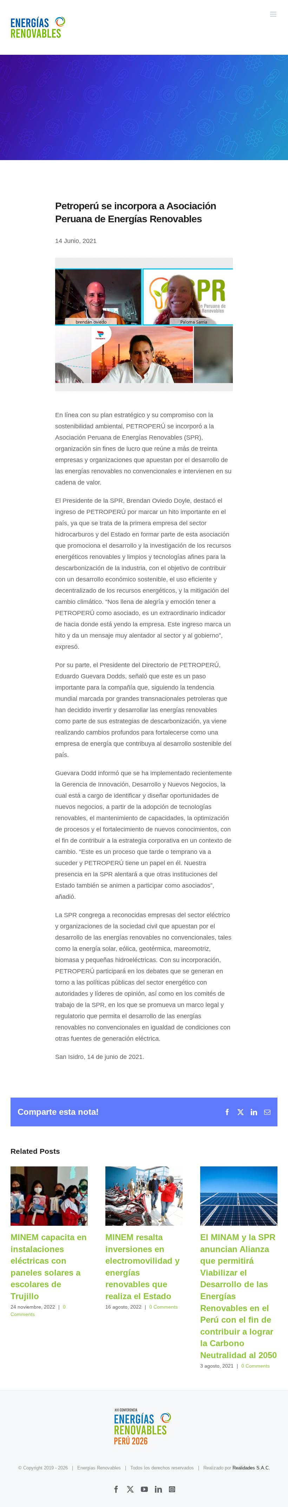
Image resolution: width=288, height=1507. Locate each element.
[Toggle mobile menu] (273, 14)
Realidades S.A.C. (251, 1467)
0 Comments (163, 1307)
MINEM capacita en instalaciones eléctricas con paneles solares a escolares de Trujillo (49, 1196)
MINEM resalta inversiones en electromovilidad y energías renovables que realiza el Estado (144, 1196)
